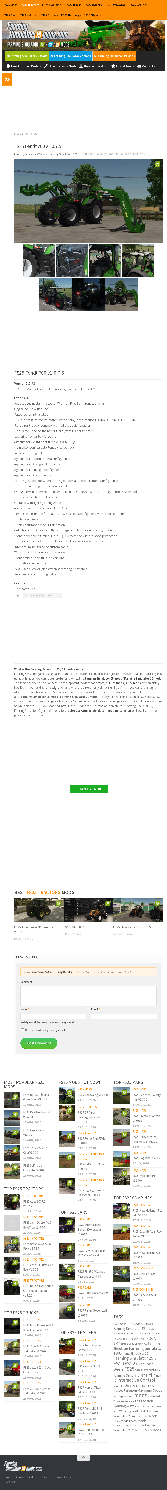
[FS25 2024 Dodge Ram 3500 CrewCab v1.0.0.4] (67, 1251)
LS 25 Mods (152, 1429)
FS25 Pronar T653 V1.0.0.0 (89, 1368)
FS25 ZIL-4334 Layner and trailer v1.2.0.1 (36, 1391)
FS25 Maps (10, 5)
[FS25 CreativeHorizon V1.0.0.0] (121, 1116)
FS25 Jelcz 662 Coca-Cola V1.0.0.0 (36, 1150)
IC (114, 1380)
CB (25, 595)
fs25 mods (137, 1425)
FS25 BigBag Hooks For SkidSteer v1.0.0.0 (93, 1192)
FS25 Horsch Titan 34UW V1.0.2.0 (89, 1390)
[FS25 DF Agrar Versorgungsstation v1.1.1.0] (67, 1113)
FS (155, 1358)
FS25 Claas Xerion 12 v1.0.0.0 (132, 927)
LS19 (144, 1386)
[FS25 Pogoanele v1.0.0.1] (121, 1159)
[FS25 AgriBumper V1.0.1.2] (12, 1135)
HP (152, 1374)
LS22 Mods (120, 1339)
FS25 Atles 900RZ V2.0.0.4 (34, 1204)
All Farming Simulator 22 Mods (70, 56)
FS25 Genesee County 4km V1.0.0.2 (147, 1097)
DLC (145, 1343)
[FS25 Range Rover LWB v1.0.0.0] (67, 1311)
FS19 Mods (45, 1477)
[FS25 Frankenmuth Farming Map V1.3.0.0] (121, 1137)
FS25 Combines (52, 5)
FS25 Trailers (93, 5)
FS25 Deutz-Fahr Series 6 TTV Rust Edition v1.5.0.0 (38, 1290)
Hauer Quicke (37, 595)
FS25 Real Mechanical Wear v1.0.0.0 (36, 1114)
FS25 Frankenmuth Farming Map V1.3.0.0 (145, 1139)
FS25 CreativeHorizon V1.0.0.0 (146, 1118)
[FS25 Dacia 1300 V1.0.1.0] (67, 1293)
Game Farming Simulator (136, 1372)
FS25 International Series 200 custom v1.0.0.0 (89, 1229)
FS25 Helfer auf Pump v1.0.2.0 (91, 1166)
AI (129, 1339)
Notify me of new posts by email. (45, 1030)
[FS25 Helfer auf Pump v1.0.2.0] (67, 1160)
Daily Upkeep (136, 1343)
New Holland (128, 1401)
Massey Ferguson (125, 1390)
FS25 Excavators (116, 5)
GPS (144, 1375)
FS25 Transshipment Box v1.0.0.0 (91, 1347)
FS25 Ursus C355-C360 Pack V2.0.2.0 (37, 1246)
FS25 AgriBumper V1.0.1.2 (34, 1132)
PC (136, 1401)
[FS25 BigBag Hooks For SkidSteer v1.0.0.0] (67, 1186)
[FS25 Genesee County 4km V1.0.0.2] (121, 1095)
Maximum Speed (150, 1390)
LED (139, 1386)
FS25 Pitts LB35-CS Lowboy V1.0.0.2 (90, 1411)
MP (149, 1396)
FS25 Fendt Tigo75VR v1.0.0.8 (91, 1140)
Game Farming (143, 1369)
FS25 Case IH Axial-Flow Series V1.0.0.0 (148, 1234)
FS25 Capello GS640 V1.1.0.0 (145, 1297)
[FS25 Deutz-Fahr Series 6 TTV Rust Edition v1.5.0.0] (12, 1286)
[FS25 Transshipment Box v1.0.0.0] (67, 1346)
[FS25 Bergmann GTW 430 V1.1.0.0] (67, 1430)
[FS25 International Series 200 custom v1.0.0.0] (67, 1225)
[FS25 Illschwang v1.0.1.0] (67, 1095)
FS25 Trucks (73, 5)
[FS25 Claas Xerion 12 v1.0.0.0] (138, 910)
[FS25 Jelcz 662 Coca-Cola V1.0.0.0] (12, 1153)
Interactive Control (136, 1380)
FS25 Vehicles (139, 5)
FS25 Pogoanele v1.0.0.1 (148, 1158)
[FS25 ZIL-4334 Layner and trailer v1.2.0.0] (12, 1347)
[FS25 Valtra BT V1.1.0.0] (88, 910)
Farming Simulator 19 (138, 1351)
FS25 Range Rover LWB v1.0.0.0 (92, 1313)
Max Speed (120, 1396)
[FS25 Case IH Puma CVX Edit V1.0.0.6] (12, 1265)
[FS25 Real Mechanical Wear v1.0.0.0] (12, 1118)
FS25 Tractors (29, 5)
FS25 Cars (10, 15)
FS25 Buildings (71, 15)
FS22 (130, 1363)
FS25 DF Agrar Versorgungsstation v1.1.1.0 (90, 1117)
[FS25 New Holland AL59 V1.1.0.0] (121, 1253)
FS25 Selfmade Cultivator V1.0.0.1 (34, 1168)
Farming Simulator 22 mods (133, 1328)
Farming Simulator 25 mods (136, 1413)
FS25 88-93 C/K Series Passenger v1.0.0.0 (91, 1274)
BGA (152, 1338)
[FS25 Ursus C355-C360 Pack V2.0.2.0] (12, 1244)
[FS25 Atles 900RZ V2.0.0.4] (12, 1202)
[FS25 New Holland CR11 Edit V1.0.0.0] (121, 1211)
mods (140, 1395)
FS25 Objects (92, 15)
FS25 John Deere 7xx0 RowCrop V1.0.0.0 (37, 1225)
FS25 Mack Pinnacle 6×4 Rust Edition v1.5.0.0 (38, 1327)
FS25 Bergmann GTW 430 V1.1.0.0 (91, 1432)
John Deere (124, 1385)
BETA (145, 1339)
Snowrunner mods (124, 1333)
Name (24, 1009)
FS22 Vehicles (29, 15)
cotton (124, 1343)
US (153, 1406)
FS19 (118, 1363)
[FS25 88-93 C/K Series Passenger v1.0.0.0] (67, 1272)
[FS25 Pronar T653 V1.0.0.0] (67, 1367)
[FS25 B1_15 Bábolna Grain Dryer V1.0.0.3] (12, 1100)
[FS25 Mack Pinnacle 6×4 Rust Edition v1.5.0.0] (12, 1326)
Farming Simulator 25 (133, 1358)
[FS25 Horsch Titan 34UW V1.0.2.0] (67, 1388)
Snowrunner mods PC (148, 1333)
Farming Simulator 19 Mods (20, 1477)
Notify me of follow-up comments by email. (47, 1022)
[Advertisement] (88, 100)
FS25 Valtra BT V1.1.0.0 (78, 927)
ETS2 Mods (133, 1324)
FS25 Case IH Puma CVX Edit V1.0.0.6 (38, 1267)
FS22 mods (119, 1324)
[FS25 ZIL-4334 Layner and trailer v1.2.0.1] (12, 1389)
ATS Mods (147, 1324)
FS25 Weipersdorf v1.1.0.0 (144, 1178)
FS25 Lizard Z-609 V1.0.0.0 (144, 1276)
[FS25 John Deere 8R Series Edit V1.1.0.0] (39, 910)
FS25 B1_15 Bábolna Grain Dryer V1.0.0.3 (36, 1097)
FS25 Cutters (49, 15)
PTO (132, 1406)
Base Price (136, 1339)
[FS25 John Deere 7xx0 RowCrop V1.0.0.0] (12, 1223)
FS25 (129, 1369)
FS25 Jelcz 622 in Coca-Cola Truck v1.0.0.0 (37, 1370)
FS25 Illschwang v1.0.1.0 (93, 1095)
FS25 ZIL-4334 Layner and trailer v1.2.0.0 (36, 1348)
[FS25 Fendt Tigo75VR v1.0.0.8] (67, 1139)
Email (95, 1009)
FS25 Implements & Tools (91, 1156)
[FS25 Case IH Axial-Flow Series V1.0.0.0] (121, 1232)
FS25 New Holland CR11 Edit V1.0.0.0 (148, 1213)
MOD (131, 1396)
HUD (158, 1375)
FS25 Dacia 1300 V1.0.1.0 (93, 1293)
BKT (116, 1343)
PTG (50, 595)
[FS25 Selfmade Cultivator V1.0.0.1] (12, 1171)
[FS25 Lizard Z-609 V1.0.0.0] (121, 1274)
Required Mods (143, 1406)
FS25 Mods (149, 1416)
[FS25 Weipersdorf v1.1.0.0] (121, 1176)
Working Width (129, 1411)
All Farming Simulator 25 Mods (27, 56)
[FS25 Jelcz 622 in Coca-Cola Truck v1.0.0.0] (12, 1368)
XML (58, 595)
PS (127, 1406)
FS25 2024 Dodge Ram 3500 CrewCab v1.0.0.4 (91, 1253)
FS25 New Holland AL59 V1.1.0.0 (147, 1255)
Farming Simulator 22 (133, 1353)
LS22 (151, 1386)
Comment (26, 982)
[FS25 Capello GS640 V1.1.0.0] (121, 1295)
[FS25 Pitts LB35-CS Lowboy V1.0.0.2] (67, 1409)
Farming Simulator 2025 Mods (135, 1427)
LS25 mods (120, 1421)
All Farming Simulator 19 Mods (114, 56)
